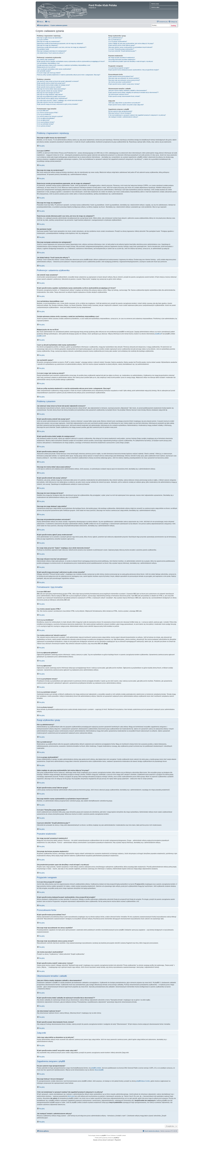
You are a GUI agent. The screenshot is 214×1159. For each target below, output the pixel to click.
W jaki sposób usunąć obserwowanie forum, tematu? (124, 96)
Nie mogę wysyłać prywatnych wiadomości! (121, 57)
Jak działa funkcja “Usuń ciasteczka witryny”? (51, 53)
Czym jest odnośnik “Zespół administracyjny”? (122, 51)
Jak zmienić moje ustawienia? (46, 59)
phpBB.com (41, 336)
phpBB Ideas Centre (143, 1081)
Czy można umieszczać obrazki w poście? (50, 116)
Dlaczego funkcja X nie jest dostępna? (119, 113)
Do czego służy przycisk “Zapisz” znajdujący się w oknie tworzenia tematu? (60, 100)
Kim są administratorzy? (115, 37)
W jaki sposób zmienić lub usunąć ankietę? (50, 91)
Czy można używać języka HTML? (47, 112)
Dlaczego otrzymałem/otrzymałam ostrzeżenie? (51, 96)
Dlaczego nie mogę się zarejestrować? (48, 41)
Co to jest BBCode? (43, 110)
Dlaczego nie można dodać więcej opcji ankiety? (51, 89)
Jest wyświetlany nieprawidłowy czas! (48, 63)
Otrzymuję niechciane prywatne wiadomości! (121, 59)
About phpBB (98, 1070)
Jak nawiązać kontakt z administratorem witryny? (123, 117)
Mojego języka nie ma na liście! (46, 67)
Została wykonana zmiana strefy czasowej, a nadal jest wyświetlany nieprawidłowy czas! (63, 65)
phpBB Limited (96, 1068)
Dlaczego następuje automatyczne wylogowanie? (52, 51)
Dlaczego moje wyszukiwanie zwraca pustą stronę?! (124, 80)
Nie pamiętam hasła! (43, 49)
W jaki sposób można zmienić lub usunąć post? (51, 83)
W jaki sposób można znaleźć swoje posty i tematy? (124, 84)
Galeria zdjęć (155, 7)
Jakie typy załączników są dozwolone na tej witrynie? (124, 102)
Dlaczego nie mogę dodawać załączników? (50, 94)
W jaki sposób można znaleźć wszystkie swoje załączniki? (126, 104)
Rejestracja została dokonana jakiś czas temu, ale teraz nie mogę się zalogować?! (61, 47)
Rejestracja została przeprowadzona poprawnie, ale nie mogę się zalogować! (60, 43)
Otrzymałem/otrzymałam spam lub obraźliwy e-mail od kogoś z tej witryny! (130, 61)
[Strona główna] (62, 10)
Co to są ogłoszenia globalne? (46, 118)
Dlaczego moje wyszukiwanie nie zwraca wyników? (123, 78)
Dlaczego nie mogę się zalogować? (47, 45)
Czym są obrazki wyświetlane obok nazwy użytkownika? (54, 69)
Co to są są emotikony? (44, 114)
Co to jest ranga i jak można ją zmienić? (49, 72)
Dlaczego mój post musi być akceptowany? (50, 102)
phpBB (104, 1135)
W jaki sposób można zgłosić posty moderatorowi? (52, 98)
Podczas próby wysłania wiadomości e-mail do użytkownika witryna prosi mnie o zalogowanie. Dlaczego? (68, 74)
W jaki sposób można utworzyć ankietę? (49, 87)
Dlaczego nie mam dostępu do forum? (48, 92)
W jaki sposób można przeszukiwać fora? (121, 76)
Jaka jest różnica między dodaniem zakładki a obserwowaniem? (127, 90)
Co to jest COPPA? (42, 39)
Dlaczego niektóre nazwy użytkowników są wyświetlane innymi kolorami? (130, 47)
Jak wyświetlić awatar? (44, 71)
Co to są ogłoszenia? (43, 120)
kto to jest (71, 1096)
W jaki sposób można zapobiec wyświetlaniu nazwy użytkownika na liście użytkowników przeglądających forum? (71, 61)
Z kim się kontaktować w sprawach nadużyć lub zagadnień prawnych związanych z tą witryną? (137, 115)
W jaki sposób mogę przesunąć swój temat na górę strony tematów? (57, 104)
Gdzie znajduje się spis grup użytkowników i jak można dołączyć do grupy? (131, 43)
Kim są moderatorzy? (114, 39)
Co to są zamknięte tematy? (45, 124)
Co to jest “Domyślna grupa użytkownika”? (121, 49)
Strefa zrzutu (155, 3)
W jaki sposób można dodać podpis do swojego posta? (53, 85)
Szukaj (173, 25)
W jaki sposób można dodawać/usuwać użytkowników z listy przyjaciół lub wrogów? (133, 70)
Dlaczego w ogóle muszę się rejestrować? (49, 37)
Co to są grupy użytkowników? (117, 41)
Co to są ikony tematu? (44, 126)
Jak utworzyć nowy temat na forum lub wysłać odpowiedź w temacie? (58, 81)
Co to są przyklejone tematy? (45, 122)
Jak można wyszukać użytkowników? (119, 82)
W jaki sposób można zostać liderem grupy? (121, 45)
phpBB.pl (158, 334)
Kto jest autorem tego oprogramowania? (120, 111)
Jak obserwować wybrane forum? (118, 94)
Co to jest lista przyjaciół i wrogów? (118, 68)
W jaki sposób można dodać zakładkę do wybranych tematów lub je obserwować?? (133, 92)
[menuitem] (47, 21)
